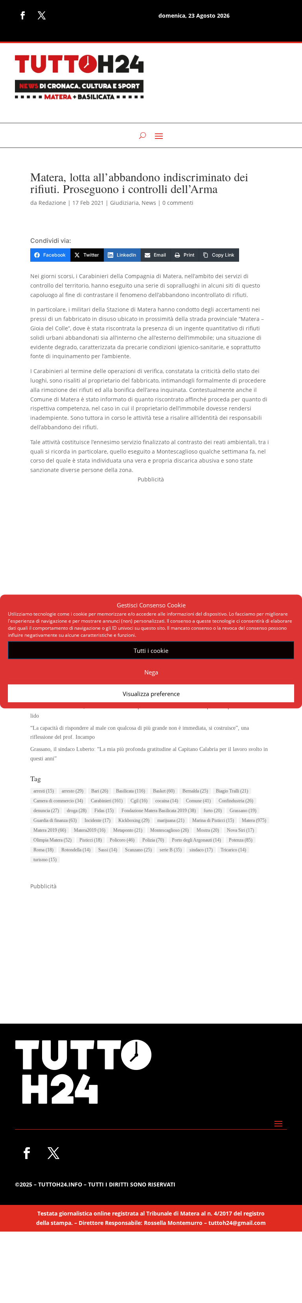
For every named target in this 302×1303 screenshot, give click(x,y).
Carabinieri (107, 801)
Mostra (208, 830)
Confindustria (236, 801)
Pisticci (90, 840)
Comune (198, 801)
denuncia (46, 810)
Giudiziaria (124, 202)
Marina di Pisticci (213, 820)
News (149, 202)
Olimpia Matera (52, 840)
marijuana (170, 820)
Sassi (107, 850)
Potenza (240, 840)
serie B (171, 850)
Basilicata (130, 791)
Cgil (139, 801)
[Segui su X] (42, 15)
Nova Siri (240, 830)
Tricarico (233, 850)
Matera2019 (89, 830)
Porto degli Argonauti (196, 840)
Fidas (104, 810)
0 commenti (177, 202)
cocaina (166, 801)
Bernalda (195, 791)
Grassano (243, 810)
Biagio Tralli (232, 791)
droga (77, 810)
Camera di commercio (58, 801)
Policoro (122, 840)
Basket (164, 791)
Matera (254, 820)
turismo (45, 859)
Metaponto (127, 830)
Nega (151, 672)
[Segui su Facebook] (23, 15)
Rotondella (75, 850)
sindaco (201, 850)
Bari (99, 791)
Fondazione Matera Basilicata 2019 (159, 810)
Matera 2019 (49, 830)
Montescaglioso (169, 830)
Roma (43, 850)
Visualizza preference (151, 693)
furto (213, 810)
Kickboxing (133, 820)
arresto (72, 791)
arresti (43, 791)
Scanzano (138, 850)
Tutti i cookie (151, 650)
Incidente (97, 820)
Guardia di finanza (55, 820)
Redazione (52, 202)
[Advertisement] (151, 539)
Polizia (153, 840)
